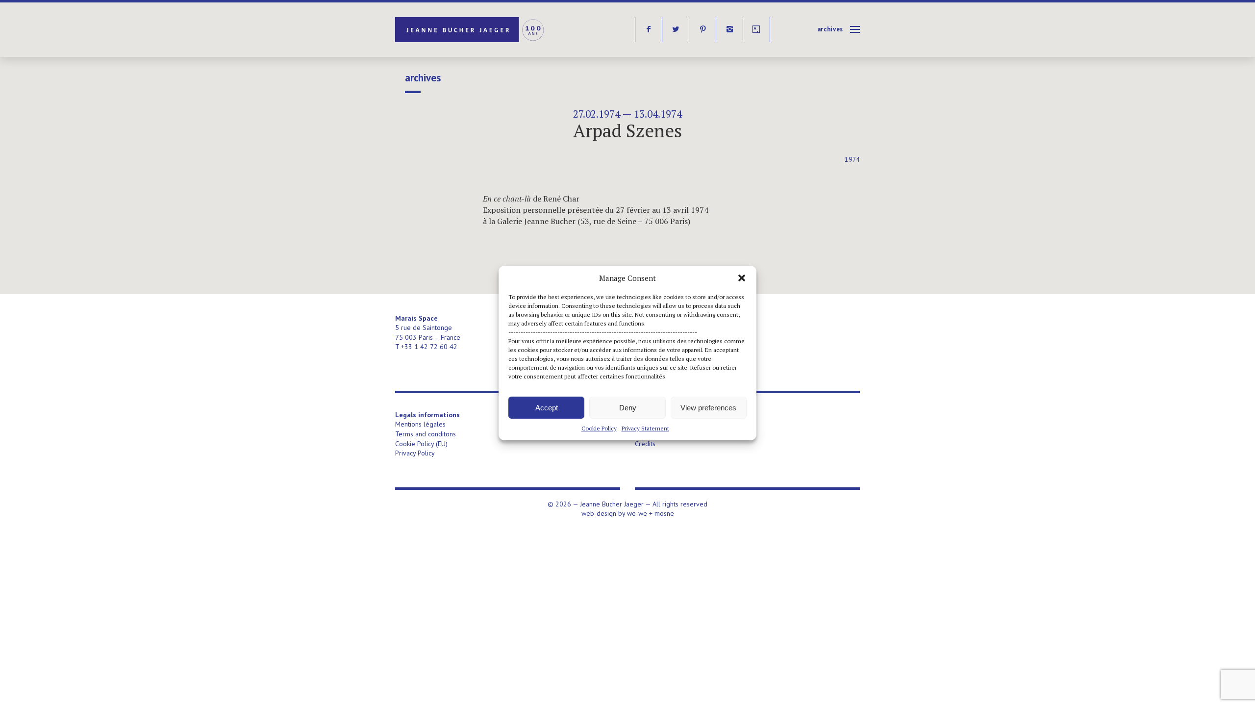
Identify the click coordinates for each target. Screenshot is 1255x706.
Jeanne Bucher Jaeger (470, 29)
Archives (830, 29)
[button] (742, 278)
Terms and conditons (425, 433)
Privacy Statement (645, 428)
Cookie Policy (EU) (421, 443)
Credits (645, 443)
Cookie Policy (599, 428)
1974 (852, 159)
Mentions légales (420, 424)
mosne (664, 513)
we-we (637, 513)
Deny (627, 407)
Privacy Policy (415, 453)
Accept (546, 407)
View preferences (708, 407)
